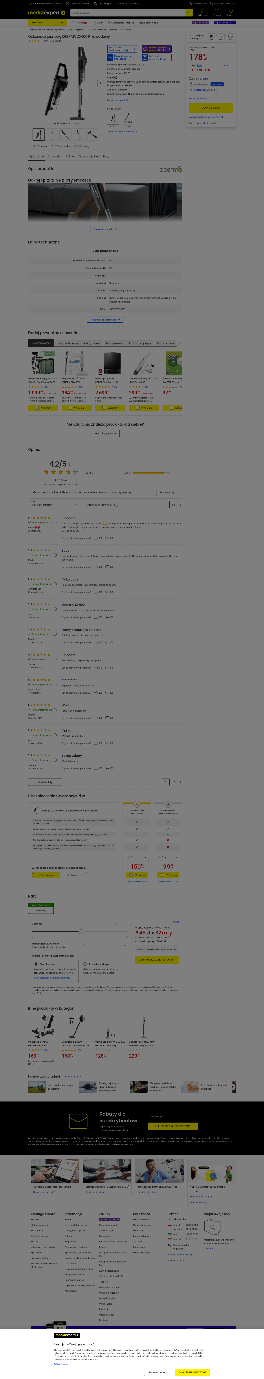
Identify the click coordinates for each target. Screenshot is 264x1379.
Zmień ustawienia (158, 1372)
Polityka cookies (61, 1364)
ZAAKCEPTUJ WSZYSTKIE (192, 1372)
